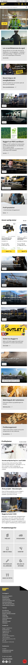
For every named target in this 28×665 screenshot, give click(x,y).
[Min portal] (22, 4)
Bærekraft (4, 619)
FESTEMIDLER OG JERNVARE (7, 565)
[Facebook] (3, 661)
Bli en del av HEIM (6, 612)
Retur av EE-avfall (6, 621)
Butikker (18, 1)
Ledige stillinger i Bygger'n (8, 605)
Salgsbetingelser (6, 599)
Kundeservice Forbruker (7, 650)
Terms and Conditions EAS (8, 600)
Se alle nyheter (22, 441)
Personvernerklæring (7, 602)
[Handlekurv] (15, 4)
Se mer (24, 220)
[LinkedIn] (9, 661)
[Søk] (26, 7)
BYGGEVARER (21, 538)
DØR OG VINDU (7, 552)
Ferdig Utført (5, 616)
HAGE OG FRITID (7, 578)
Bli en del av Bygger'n (7, 596)
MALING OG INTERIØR (20, 565)
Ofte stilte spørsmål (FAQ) (8, 603)
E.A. (8, 656)
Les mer (4, 23)
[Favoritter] (19, 4)
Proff (26, 1)
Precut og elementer (7, 618)
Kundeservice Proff (6, 651)
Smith (10, 656)
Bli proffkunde (5, 610)
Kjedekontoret (5, 597)
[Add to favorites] (14, 224)
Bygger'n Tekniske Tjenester (8, 613)
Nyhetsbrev (4, 622)
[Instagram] (6, 661)
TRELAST (7, 538)
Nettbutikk (4, 615)
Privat (22, 1)
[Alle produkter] (25, 4)
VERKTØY (20, 552)
